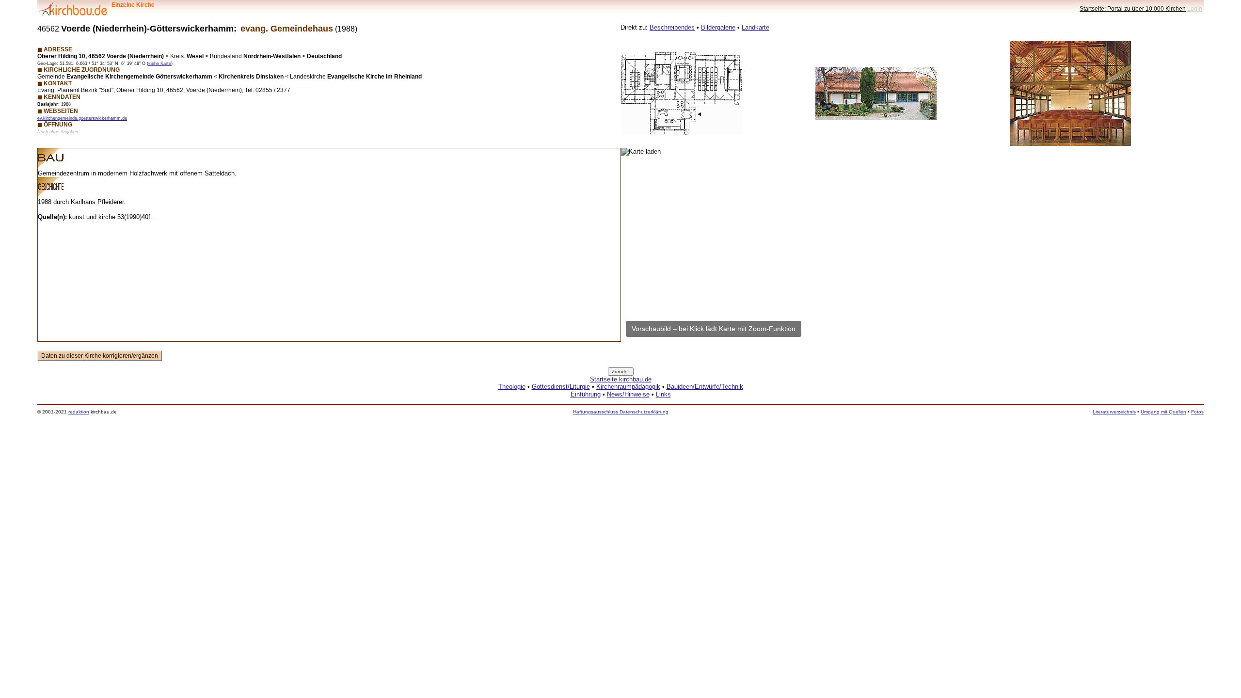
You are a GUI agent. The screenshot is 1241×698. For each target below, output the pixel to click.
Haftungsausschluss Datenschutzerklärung (620, 411)
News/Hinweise (628, 394)
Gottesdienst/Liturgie (561, 386)
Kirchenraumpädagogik (628, 386)
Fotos (1197, 411)
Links (663, 394)
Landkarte (755, 27)
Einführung (586, 394)
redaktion (78, 411)
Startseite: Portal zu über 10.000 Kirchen (1133, 8)
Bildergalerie (718, 27)
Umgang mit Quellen (1163, 411)
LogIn (1194, 8)
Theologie (511, 386)
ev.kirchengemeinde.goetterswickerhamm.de (82, 118)
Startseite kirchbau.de (621, 379)
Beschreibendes (672, 27)
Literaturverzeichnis (1114, 411)
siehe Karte (159, 63)
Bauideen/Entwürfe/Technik (705, 386)
